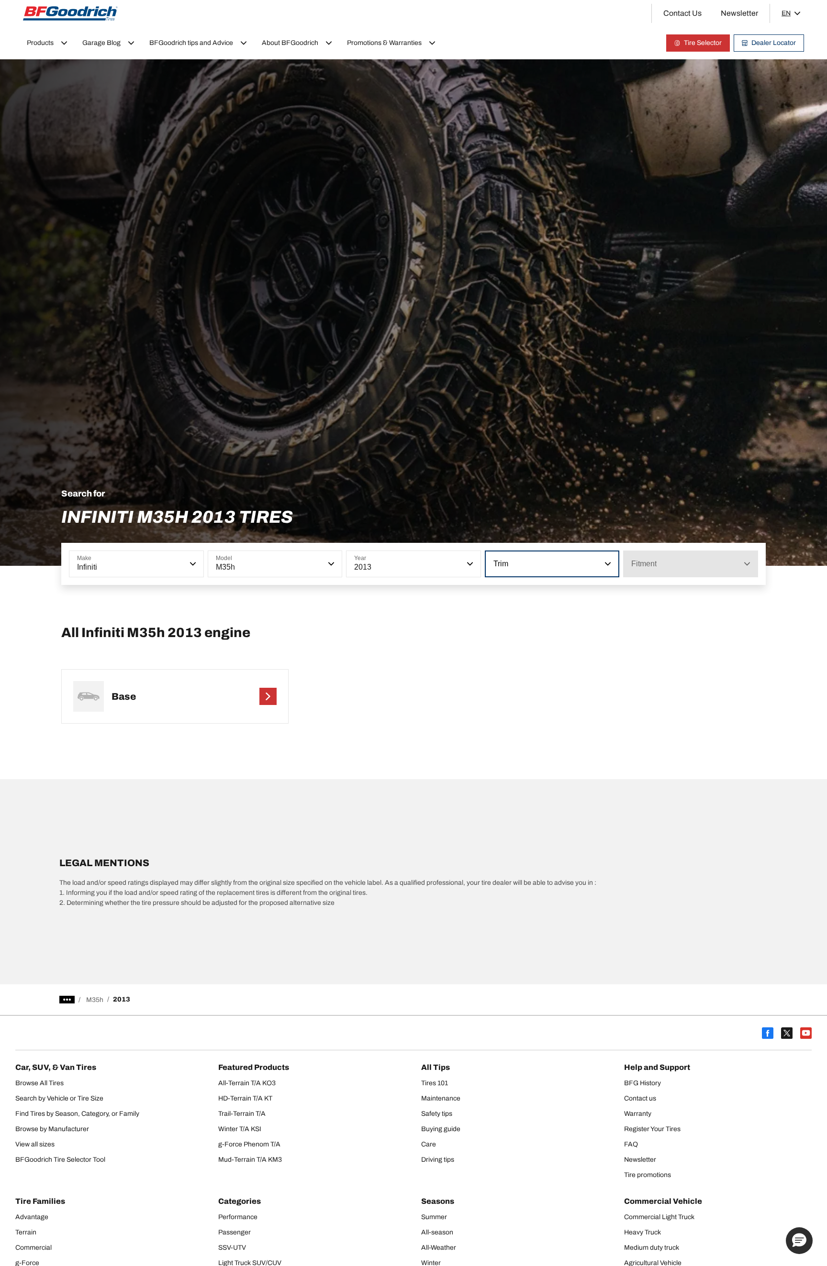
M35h (94, 999)
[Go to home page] (70, 13)
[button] (192, 564)
